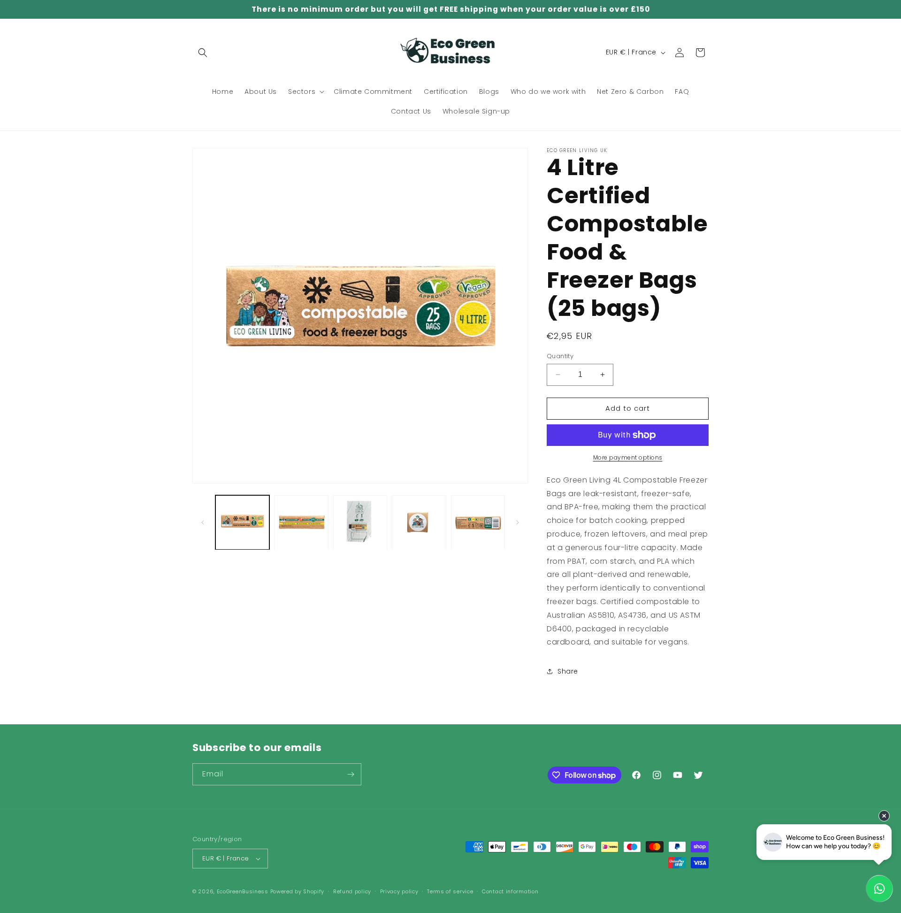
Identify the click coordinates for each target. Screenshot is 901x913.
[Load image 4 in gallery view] (419, 522)
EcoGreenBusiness (242, 891)
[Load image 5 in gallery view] (478, 522)
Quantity (560, 356)
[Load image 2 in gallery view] (301, 522)
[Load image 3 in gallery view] (360, 522)
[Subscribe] (350, 774)
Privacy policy (399, 891)
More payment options (628, 457)
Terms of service (450, 891)
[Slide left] (202, 522)
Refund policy (352, 891)
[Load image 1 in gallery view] (242, 522)
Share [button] (567, 671)
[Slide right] (517, 522)
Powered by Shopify (297, 891)
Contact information (510, 891)
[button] (202, 52)
